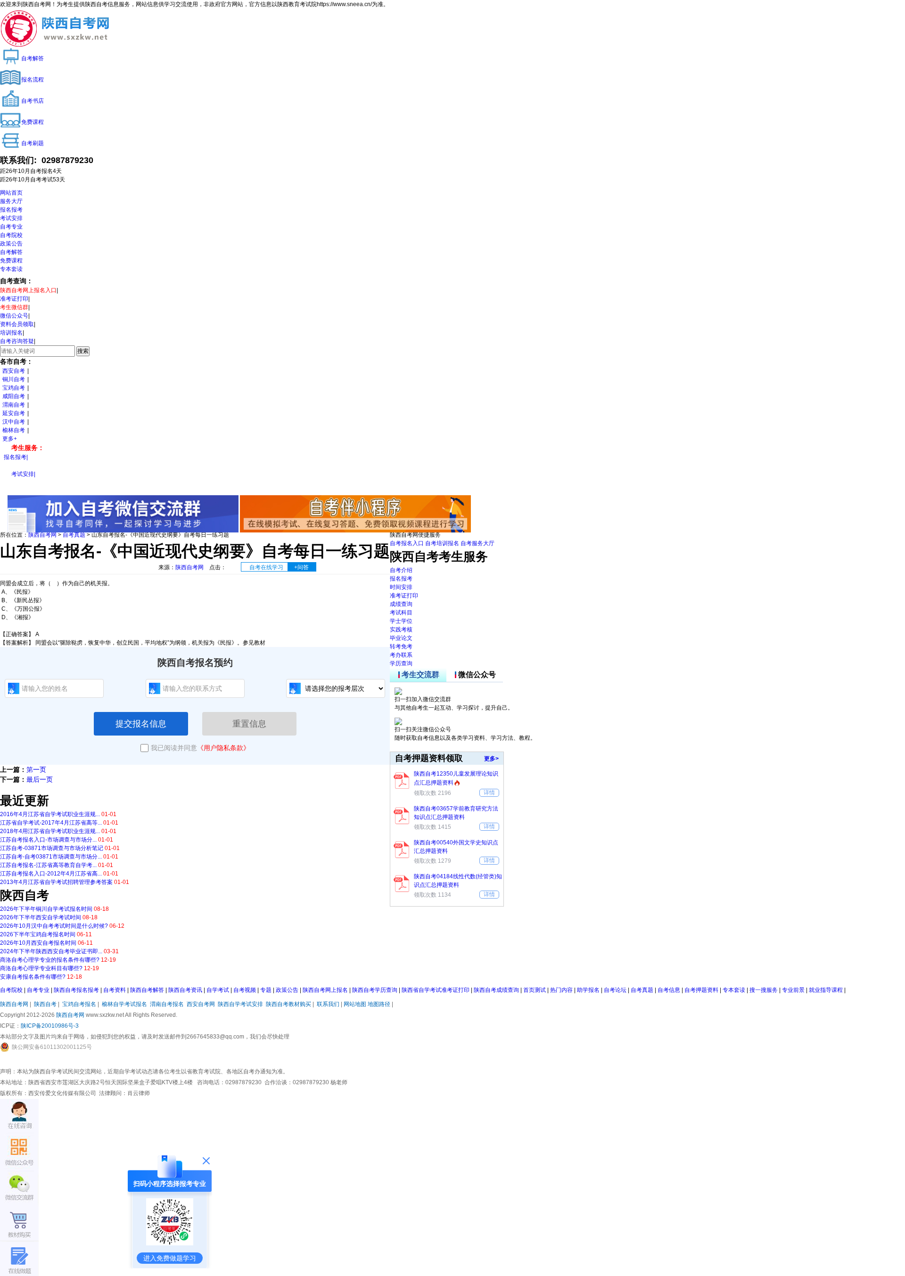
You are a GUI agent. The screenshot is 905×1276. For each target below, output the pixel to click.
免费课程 (11, 260)
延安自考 (13, 413)
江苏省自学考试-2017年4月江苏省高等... (51, 822)
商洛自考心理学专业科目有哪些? (41, 968)
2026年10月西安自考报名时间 (38, 943)
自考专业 (11, 226)
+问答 (301, 567)
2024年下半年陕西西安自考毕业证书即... (51, 951)
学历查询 (401, 663)
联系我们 (328, 1004)
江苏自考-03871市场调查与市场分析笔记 (51, 848)
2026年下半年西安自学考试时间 (40, 917)
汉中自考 (13, 421)
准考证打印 (14, 298)
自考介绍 (401, 570)
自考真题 (74, 535)
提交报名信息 (140, 723)
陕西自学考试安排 (240, 1004)
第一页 (36, 769)
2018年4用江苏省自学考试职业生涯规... (50, 831)
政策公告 (11, 243)
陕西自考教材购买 (288, 1004)
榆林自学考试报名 (124, 1004)
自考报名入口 (407, 543)
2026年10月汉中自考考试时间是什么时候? (54, 926)
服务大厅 (11, 201)
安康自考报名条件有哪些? (33, 976)
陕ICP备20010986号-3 (50, 1025)
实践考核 (401, 629)
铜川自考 (13, 379)
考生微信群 (14, 307)
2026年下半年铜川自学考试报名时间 (46, 909)
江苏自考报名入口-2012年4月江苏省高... (51, 873)
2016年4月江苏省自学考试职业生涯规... (50, 814)
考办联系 (401, 655)
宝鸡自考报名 (79, 1004)
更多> (491, 758)
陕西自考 (45, 1004)
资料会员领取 (17, 324)
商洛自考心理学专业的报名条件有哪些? (49, 960)
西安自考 (13, 371)
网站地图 (355, 1004)
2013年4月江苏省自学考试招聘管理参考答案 (56, 882)
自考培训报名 (442, 543)
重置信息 (249, 723)
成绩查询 (401, 604)
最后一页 (39, 779)
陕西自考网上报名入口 (28, 290)
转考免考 (401, 646)
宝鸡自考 (13, 387)
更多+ (9, 438)
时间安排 (401, 587)
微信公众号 (14, 315)
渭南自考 (13, 404)
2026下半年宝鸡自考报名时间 (37, 934)
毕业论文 (401, 638)
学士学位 (401, 621)
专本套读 (11, 269)
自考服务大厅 (477, 543)
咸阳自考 (13, 396)
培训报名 (11, 332)
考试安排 (11, 218)
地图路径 (380, 1004)
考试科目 (401, 612)
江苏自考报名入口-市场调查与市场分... (48, 839)
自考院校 (11, 235)
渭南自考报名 (167, 1004)
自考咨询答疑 (17, 341)
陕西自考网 (42, 535)
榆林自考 (13, 430)
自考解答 (11, 252)
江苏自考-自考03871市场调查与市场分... (51, 856)
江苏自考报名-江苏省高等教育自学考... (48, 865)
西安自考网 (201, 1004)
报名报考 (11, 209)
